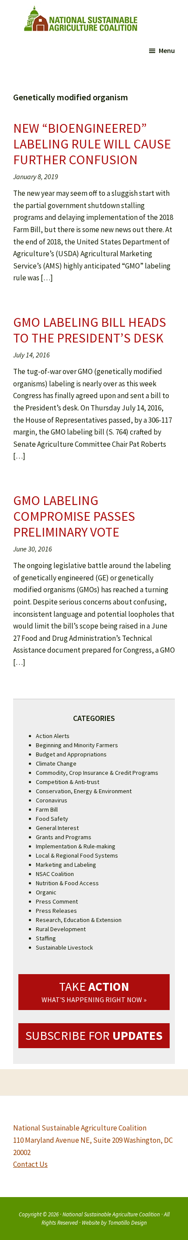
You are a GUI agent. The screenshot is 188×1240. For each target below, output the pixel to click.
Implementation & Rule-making (75, 846)
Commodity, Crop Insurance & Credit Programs (97, 773)
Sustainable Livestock (64, 947)
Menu (167, 50)
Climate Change (56, 763)
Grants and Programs (63, 837)
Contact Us (30, 1164)
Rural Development (61, 929)
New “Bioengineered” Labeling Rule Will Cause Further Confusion (92, 144)
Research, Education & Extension (79, 920)
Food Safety (52, 819)
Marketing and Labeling (66, 865)
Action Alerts (53, 736)
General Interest (57, 828)
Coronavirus (51, 800)
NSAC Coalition (55, 874)
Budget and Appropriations (71, 754)
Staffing (46, 938)
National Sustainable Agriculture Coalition (111, 1214)
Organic (46, 892)
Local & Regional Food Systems (77, 855)
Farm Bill (47, 809)
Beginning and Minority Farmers (77, 745)
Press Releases (56, 911)
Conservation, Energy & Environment (84, 791)
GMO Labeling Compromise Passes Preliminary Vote (74, 516)
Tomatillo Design (127, 1222)
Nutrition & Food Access (67, 883)
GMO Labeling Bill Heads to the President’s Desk (89, 330)
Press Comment (57, 901)
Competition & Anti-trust (67, 782)
